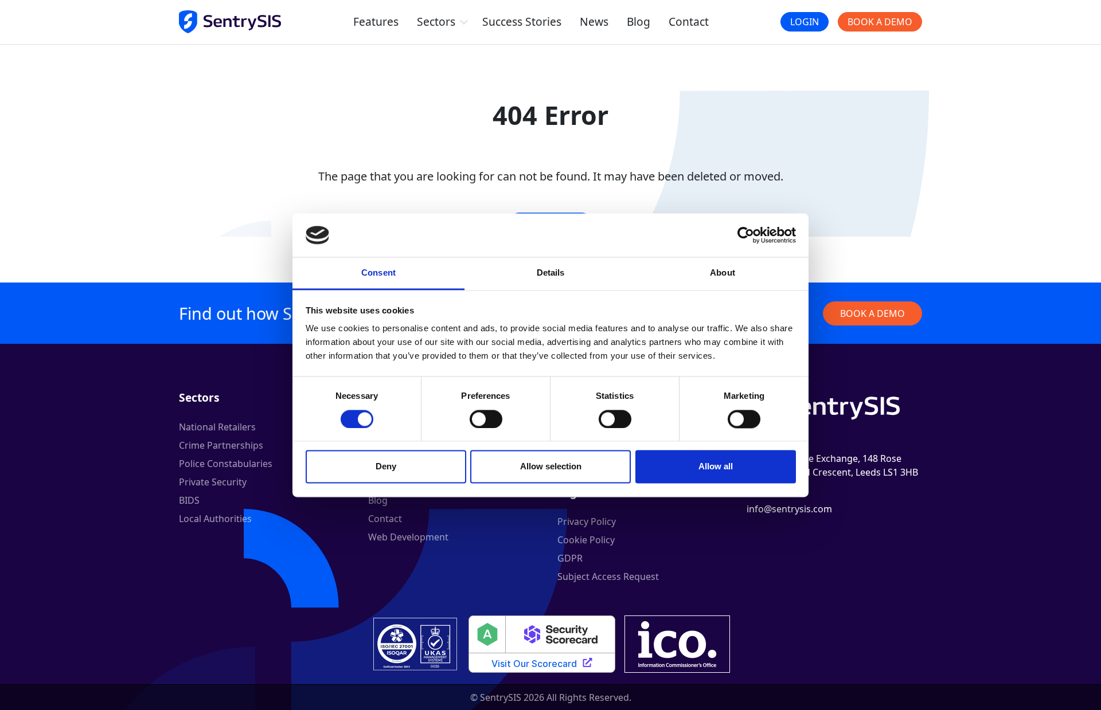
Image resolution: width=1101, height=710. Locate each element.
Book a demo (872, 313)
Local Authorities (215, 518)
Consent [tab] (378, 273)
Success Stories (521, 21)
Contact (689, 21)
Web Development (408, 537)
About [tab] (722, 273)
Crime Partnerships (221, 445)
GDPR (570, 558)
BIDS (189, 500)
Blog (638, 21)
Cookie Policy (586, 540)
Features (376, 21)
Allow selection (550, 467)
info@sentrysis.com (789, 509)
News (594, 21)
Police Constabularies (225, 463)
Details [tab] (551, 273)
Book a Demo (880, 21)
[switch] (486, 419)
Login (804, 21)
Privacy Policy (586, 521)
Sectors (436, 21)
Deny (386, 467)
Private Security (213, 482)
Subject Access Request (608, 576)
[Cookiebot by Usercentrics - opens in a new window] (746, 235)
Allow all (715, 467)
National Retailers (217, 427)
